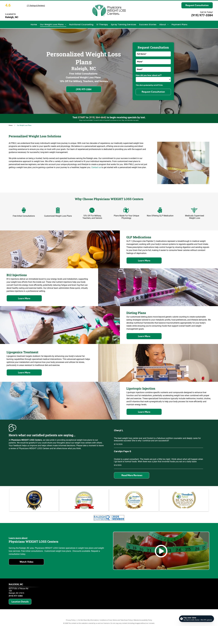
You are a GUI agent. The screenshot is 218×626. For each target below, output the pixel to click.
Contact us (96, 167)
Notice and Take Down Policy (122, 620)
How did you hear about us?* (149, 75)
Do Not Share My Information (88, 620)
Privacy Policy (70, 620)
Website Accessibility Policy (143, 620)
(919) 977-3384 (202, 15)
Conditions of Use (106, 620)
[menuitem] (33, 24)
